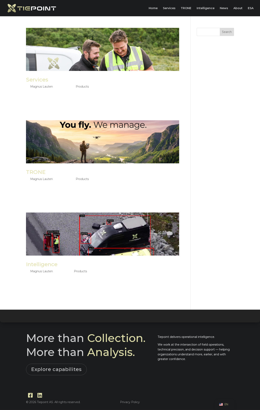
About (238, 8)
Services (169, 8)
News (224, 8)
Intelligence (205, 8)
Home (153, 8)
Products (82, 86)
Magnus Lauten (41, 86)
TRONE (186, 8)
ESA (251, 8)
